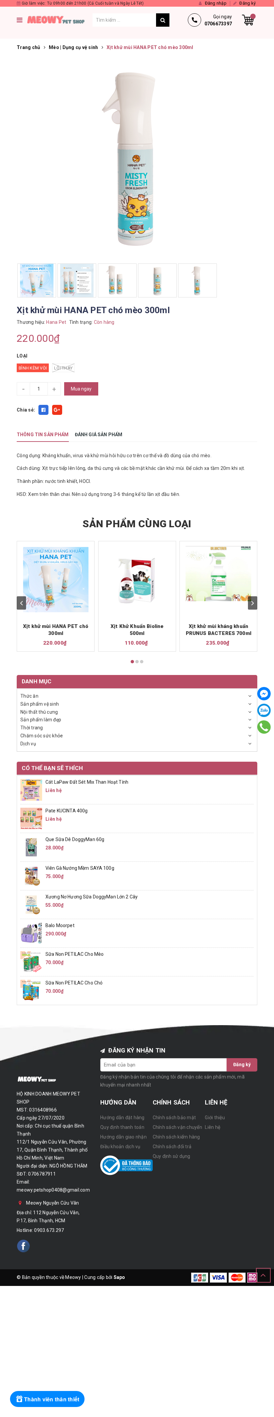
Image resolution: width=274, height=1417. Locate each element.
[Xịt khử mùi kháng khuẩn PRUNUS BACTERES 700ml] (218, 573)
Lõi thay (63, 368)
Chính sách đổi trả (172, 1146)
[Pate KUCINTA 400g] (31, 818)
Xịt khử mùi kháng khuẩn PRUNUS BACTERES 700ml (218, 629)
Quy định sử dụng (171, 1156)
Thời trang (31, 727)
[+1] (57, 410)
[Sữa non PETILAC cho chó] (31, 990)
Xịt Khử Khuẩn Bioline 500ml (137, 629)
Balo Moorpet (60, 925)
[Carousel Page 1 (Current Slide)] (132, 661)
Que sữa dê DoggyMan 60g (74, 839)
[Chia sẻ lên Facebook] (43, 410)
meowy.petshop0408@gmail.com (53, 1190)
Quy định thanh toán (122, 1127)
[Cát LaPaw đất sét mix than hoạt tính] (31, 789)
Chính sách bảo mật (174, 1117)
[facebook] (23, 1246)
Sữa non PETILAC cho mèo (74, 954)
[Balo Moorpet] (31, 933)
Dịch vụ (28, 743)
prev (21, 603)
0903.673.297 (49, 1230)
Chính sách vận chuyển (177, 1127)
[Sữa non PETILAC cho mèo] (31, 961)
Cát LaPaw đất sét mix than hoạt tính (86, 782)
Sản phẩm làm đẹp (40, 719)
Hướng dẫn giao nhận (123, 1137)
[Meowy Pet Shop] (59, 20)
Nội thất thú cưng (39, 712)
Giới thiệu (215, 1117)
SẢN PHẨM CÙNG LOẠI (137, 524)
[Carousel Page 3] (141, 661)
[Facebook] (264, 693)
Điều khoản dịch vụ (120, 1146)
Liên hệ (212, 1127)
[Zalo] (264, 710)
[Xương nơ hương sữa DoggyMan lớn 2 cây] (31, 904)
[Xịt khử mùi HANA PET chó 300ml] (55, 579)
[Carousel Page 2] (137, 661)
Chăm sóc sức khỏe (41, 735)
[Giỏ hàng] (248, 20)
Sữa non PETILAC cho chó (74, 982)
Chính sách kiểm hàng (176, 1137)
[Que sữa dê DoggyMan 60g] (31, 847)
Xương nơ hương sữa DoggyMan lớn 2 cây (91, 896)
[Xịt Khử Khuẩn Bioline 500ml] (137, 579)
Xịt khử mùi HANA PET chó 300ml (56, 629)
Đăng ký (242, 1064)
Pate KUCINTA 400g (66, 810)
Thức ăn (29, 696)
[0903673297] (264, 726)
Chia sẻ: (26, 410)
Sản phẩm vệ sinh (39, 704)
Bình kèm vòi (33, 368)
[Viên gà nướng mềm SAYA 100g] (31, 875)
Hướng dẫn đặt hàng (122, 1117)
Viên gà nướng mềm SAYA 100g (79, 868)
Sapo (119, 1277)
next (252, 603)
